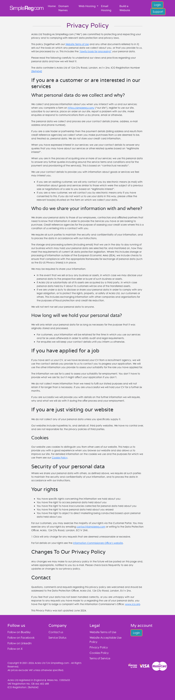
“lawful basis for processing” (95, 51)
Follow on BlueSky (19, 632)
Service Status (57, 637)
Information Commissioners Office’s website (98, 542)
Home (52, 6)
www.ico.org (132, 604)
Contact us (56, 632)
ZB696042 (36, 71)
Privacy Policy (99, 647)
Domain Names (63, 8)
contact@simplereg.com (91, 526)
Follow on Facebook (21, 637)
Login (157, 5)
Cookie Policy (60, 457)
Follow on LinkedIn (20, 643)
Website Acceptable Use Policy (106, 639)
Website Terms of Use (77, 44)
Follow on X (15, 648)
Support (158, 11)
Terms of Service (100, 658)
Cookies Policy (99, 653)
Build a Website (124, 8)
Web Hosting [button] (87, 6)
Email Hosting (106, 8)
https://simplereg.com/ (81, 107)
